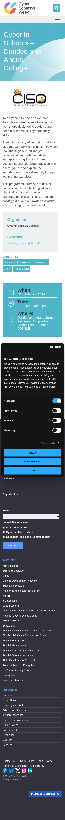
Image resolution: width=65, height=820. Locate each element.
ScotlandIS (9, 625)
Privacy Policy (26, 761)
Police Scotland (11, 620)
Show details (48, 443)
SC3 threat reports (17, 527)
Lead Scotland (11, 605)
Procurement (10, 730)
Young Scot (9, 675)
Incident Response (13, 715)
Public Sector (21, 268)
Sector (6, 510)
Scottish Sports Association (18, 655)
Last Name (9, 478)
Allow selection (32, 461)
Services (7, 745)
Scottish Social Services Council (21, 650)
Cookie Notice (45, 761)
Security (7, 740)
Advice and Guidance (15, 710)
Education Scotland (13, 585)
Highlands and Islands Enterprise (21, 590)
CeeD (6, 575)
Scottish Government (14, 645)
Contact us (9, 761)
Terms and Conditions (15, 765)
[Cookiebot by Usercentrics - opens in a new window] (47, 347)
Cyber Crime (10, 700)
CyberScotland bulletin (20, 532)
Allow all (32, 452)
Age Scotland (10, 565)
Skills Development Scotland (19, 660)
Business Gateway (13, 570)
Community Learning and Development (26, 262)
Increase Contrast (43, 793)
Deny (32, 470)
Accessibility (37, 765)
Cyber (7, 268)
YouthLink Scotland (13, 680)
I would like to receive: (16, 522)
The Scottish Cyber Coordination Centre (25, 635)
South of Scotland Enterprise (19, 665)
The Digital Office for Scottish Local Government (29, 610)
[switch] (56, 410)
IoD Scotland (10, 600)
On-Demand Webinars (15, 720)
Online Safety (10, 725)
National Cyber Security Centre (20, 615)
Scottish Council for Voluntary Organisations (27, 630)
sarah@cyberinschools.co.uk (23, 243)
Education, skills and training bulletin (28, 536)
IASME (6, 595)
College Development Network (20, 580)
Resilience (9, 735)
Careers (7, 695)
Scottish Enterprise (13, 640)
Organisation (10, 494)
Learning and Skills (13, 705)
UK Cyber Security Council (18, 670)
